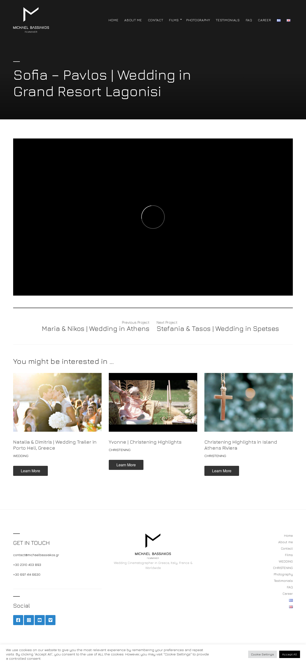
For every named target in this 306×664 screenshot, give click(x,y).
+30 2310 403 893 (27, 565)
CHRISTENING (120, 450)
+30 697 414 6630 (26, 574)
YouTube (40, 620)
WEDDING (20, 456)
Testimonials (228, 20)
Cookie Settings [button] (262, 654)
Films (174, 20)
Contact (155, 20)
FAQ (249, 20)
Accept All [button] (289, 654)
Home (114, 20)
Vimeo (50, 620)
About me (133, 20)
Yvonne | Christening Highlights (145, 442)
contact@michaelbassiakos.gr (36, 555)
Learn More (30, 470)
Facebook (18, 620)
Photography (198, 20)
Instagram (29, 620)
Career (264, 20)
